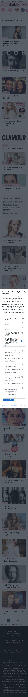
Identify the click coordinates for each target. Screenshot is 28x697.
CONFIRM (8, 399)
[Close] (25, 292)
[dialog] (14, 348)
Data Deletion (5, 405)
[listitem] (14, 319)
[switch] (22, 322)
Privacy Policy (22, 405)
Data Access (14, 405)
